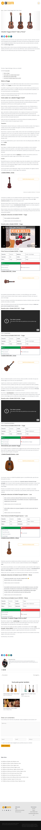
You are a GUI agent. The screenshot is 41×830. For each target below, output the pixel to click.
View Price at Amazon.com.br (28, 277)
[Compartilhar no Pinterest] (7, 36)
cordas (9, 85)
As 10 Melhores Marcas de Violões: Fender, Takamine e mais (13, 781)
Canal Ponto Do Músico (9, 423)
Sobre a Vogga (7, 73)
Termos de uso (18, 811)
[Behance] (2, 669)
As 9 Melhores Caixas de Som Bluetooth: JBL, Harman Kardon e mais (14, 777)
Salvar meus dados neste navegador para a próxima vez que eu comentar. (17, 742)
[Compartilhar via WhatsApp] (9, 36)
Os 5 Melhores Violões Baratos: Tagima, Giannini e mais (12, 769)
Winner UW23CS (9, 628)
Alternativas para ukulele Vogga (10, 76)
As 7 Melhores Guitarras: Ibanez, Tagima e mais (10, 767)
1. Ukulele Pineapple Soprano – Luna (10, 454)
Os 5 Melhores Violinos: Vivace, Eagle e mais (10, 765)
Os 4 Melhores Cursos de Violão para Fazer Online (11, 775)
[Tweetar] (4, 36)
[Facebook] (2, 810)
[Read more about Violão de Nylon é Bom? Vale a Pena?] (11, 688)
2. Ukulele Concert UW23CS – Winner (10, 538)
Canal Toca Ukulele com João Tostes (12, 248)
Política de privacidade (19, 810)
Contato (33, 808)
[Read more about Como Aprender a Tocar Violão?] (11, 702)
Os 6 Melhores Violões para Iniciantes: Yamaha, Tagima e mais (13, 771)
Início (2, 10)
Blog (16, 808)
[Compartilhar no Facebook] (2, 36)
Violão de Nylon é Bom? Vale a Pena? (11, 693)
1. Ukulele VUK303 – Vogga (7, 172)
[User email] (5, 669)
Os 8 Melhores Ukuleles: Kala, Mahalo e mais (10, 761)
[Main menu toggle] (38, 3)
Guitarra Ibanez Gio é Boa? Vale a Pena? (28, 694)
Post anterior (4, 675)
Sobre (33, 810)
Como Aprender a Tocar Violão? (10, 708)
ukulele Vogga (16, 621)
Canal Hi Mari (7, 333)
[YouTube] (6, 810)
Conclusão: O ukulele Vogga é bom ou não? (12, 78)
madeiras (19, 154)
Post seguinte (36, 675)
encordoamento (10, 392)
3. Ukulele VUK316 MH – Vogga (8, 355)
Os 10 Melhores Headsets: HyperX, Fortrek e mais (11, 779)
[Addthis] (3, 669)
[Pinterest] (8, 810)
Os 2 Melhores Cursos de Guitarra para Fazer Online (11, 773)
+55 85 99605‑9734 (33, 811)
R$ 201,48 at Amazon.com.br (28, 179)
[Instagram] (4, 810)
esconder (7, 70)
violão (5, 142)
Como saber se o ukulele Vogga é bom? (11, 74)
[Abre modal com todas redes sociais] (11, 36)
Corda (5, 10)
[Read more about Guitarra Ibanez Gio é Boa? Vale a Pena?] (29, 688)
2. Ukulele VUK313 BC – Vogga (8, 271)
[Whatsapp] (10, 810)
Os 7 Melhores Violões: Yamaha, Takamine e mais (11, 763)
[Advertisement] (20, 59)
